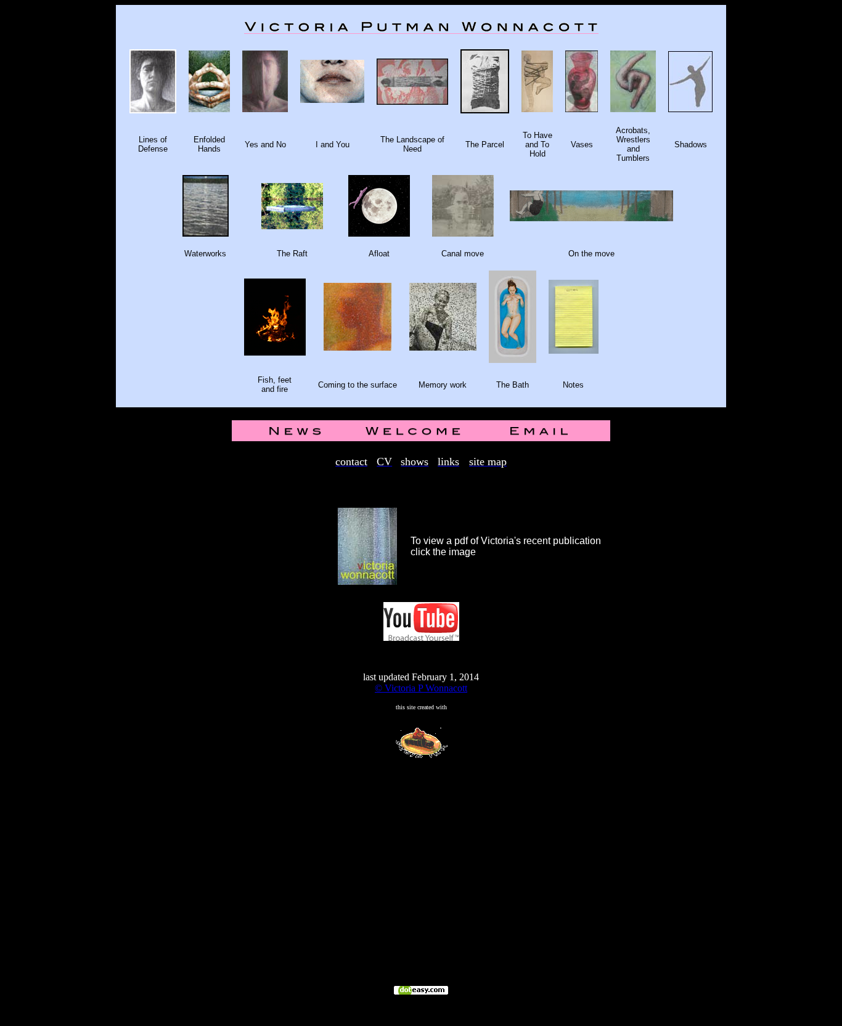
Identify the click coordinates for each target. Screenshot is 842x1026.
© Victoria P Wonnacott (421, 688)
